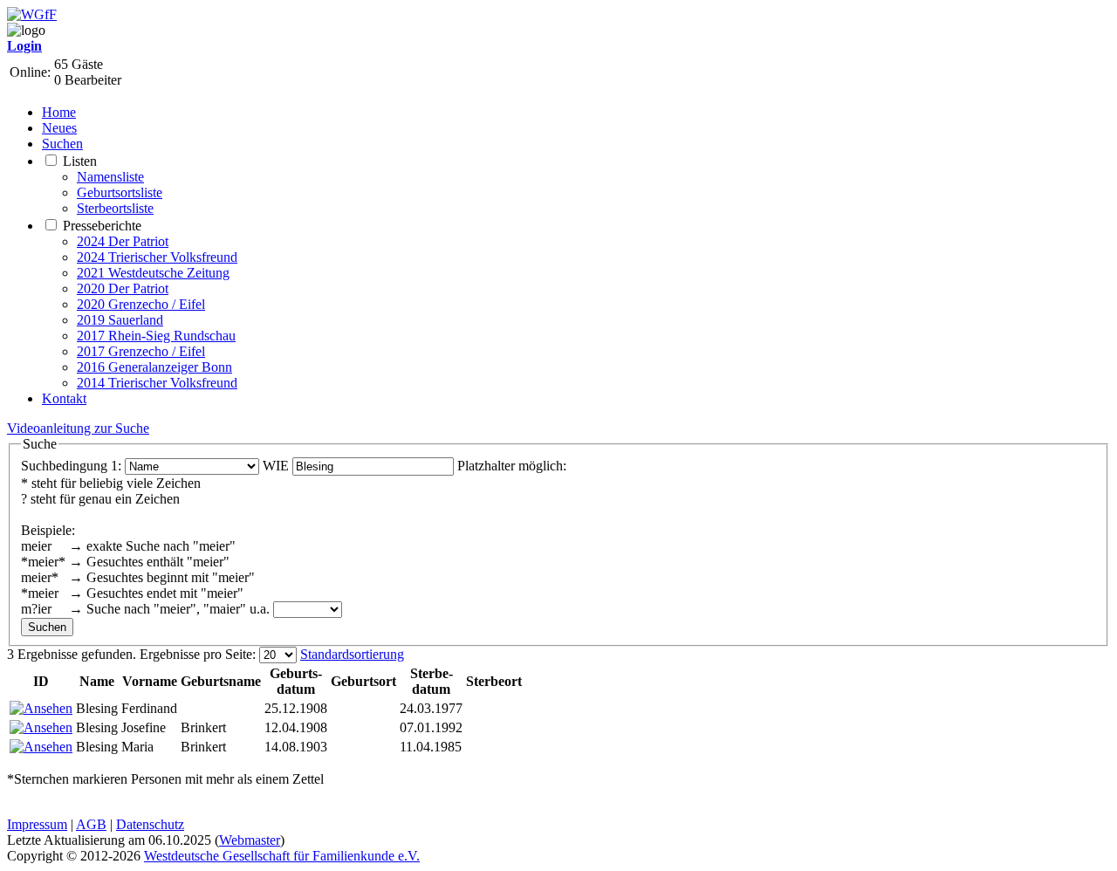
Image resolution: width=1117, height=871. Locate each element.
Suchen (62, 143)
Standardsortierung (352, 654)
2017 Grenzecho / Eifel (141, 351)
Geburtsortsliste (119, 192)
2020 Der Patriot (122, 288)
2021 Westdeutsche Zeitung (153, 272)
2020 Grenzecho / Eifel (141, 304)
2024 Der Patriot (122, 241)
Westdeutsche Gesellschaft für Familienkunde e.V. (282, 855)
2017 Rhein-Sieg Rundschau (156, 335)
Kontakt (64, 398)
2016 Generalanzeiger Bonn (154, 367)
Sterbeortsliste (115, 208)
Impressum (37, 824)
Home (59, 112)
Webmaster (249, 840)
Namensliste (110, 176)
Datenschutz (150, 824)
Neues (59, 127)
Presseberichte (102, 225)
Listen (80, 161)
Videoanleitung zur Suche (78, 428)
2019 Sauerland (120, 319)
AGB (91, 824)
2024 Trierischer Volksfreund (157, 257)
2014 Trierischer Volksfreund (157, 382)
